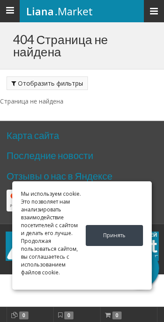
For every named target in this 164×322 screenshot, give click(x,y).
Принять (114, 235)
